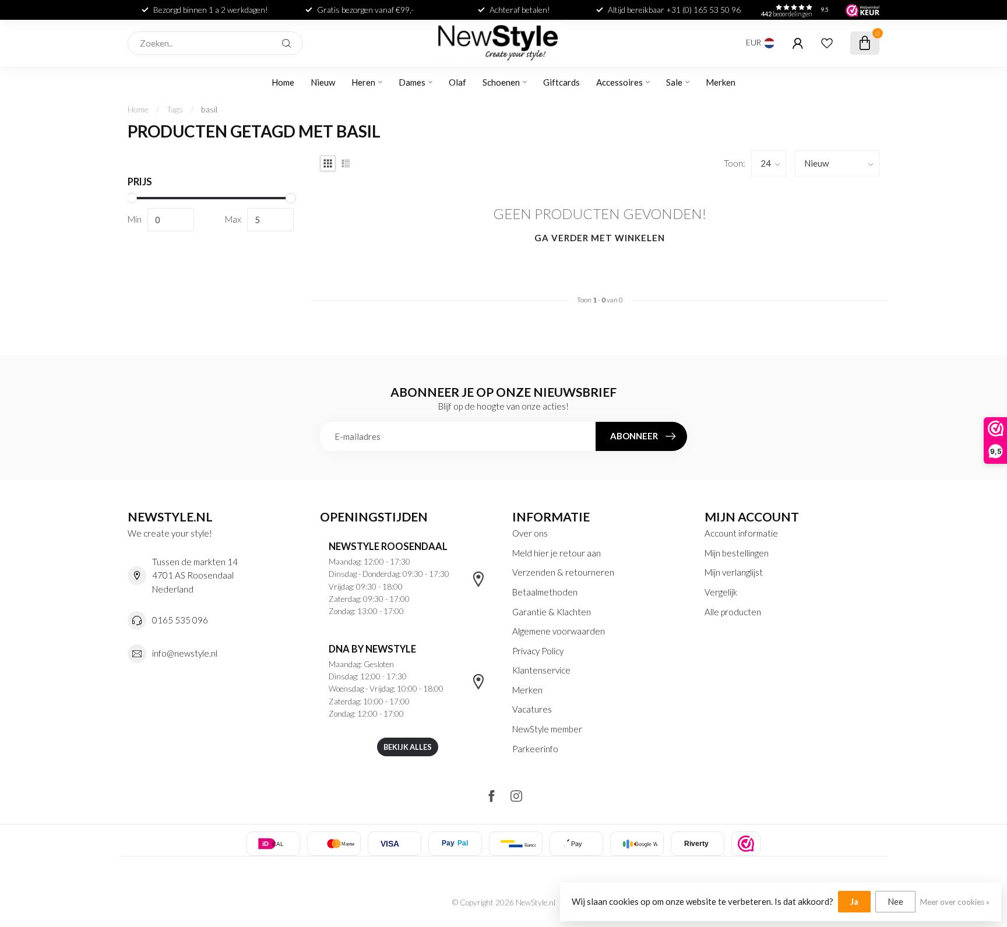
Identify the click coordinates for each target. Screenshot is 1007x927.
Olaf (457, 82)
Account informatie (741, 533)
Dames (412, 82)
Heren (363, 82)
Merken (720, 82)
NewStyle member (547, 729)
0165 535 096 (180, 620)
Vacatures (532, 709)
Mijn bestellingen (737, 553)
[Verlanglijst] (827, 43)
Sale (674, 82)
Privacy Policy (538, 651)
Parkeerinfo (535, 748)
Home (283, 82)
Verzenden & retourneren (563, 572)
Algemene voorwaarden (558, 631)
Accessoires (619, 82)
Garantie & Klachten (551, 612)
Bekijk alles (407, 747)
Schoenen (501, 82)
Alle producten (733, 612)
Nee (895, 901)
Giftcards (561, 82)
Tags (175, 109)
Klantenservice (541, 670)
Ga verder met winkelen (599, 237)
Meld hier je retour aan (556, 553)
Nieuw (323, 82)
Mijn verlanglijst (734, 572)
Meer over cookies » (955, 902)
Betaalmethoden (545, 592)
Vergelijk (721, 592)
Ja (854, 901)
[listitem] (745, 843)
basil (209, 109)
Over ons (530, 533)
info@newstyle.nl (184, 653)
